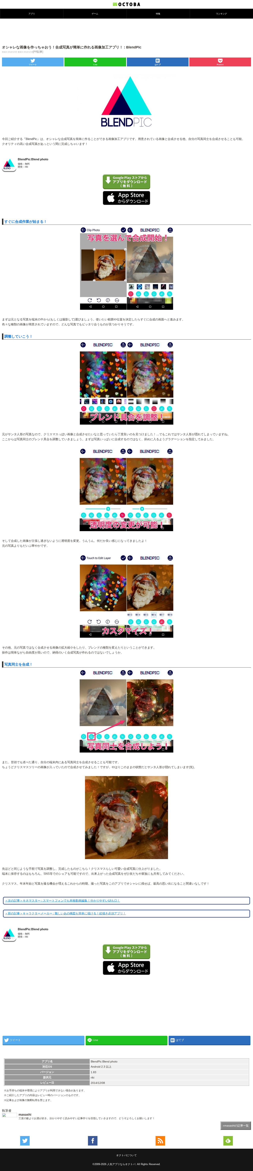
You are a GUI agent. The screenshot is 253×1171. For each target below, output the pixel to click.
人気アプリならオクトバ (121, 1164)
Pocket (220, 64)
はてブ (158, 64)
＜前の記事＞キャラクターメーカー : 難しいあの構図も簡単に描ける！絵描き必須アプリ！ (65, 913)
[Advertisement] (126, 31)
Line (95, 64)
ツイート (33, 64)
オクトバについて (126, 1155)
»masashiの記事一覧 (236, 1125)
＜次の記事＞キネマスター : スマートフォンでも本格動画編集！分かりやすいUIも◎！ (62, 900)
